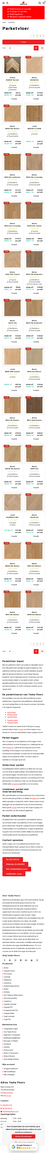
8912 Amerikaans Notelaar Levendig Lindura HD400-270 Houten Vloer (34, 420)
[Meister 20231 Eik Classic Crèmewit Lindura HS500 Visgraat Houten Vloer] (12, 259)
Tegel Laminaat (9, 1016)
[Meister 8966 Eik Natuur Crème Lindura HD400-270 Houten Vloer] (12, 113)
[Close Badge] (37, 1143)
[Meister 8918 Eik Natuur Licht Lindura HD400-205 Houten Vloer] (34, 599)
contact (21, 729)
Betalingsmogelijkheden (12, 1038)
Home (4, 22)
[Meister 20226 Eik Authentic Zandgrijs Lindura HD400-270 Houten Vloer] (34, 502)
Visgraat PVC (8, 1007)
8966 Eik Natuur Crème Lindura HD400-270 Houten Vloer (12, 129)
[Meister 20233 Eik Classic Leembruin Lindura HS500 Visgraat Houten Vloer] (34, 211)
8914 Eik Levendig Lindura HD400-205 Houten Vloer (12, 226)
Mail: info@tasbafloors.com (16, 869)
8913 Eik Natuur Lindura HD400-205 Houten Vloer (12, 615)
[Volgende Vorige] (43, 36)
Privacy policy (8, 1050)
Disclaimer (7, 1044)
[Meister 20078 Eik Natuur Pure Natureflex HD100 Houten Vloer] (12, 454)
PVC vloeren (8, 974)
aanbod (34, 798)
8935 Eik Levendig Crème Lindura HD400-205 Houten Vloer (34, 177)
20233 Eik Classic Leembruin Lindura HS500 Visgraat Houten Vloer (34, 226)
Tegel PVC (7, 1019)
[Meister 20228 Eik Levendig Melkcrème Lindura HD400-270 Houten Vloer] (34, 65)
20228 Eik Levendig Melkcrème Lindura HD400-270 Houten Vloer (34, 80)
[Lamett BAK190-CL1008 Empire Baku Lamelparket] (34, 113)
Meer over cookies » (26, 1142)
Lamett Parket (12, 717)
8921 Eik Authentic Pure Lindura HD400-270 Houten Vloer (34, 323)
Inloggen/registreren (11, 1069)
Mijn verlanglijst (9, 1075)
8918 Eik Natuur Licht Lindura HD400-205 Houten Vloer (34, 615)
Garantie (7, 1047)
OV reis (8, 1096)
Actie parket (11, 712)
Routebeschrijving (7, 1093)
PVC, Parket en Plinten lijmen (13, 995)
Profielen (7, 992)
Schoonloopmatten (10, 998)
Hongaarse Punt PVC (11, 1010)
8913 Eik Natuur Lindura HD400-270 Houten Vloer (12, 420)
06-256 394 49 (7, 1108)
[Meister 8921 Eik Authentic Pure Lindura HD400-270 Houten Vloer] (34, 308)
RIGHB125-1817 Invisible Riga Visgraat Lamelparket (12, 517)
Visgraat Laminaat (10, 1004)
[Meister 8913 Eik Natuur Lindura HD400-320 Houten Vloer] (34, 551)
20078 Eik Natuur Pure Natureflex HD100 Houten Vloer (12, 469)
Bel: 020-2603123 (12, 859)
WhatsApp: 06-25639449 (15, 864)
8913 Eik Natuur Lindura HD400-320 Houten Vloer (34, 566)
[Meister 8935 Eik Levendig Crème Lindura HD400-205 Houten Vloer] (34, 162)
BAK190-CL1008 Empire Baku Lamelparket (34, 129)
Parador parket (12, 720)
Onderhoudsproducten (11, 986)
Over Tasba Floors (10, 1032)
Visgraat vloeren (9, 971)
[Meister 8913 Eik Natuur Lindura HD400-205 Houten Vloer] (12, 599)
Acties (6, 968)
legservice (9, 748)
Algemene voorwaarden (12, 1035)
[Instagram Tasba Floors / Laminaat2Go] (15, 960)
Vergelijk (14, 99)
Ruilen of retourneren (11, 1053)
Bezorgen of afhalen (11, 1041)
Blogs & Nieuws (9, 1056)
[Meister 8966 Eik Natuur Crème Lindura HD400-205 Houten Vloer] (12, 551)
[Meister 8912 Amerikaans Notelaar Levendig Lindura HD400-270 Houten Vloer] (34, 405)
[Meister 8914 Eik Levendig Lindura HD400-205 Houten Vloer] (12, 211)
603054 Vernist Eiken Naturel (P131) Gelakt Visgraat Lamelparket (12, 80)
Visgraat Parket (9, 1013)
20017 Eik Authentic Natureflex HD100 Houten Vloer (34, 469)
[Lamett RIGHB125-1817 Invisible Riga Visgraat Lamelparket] (12, 502)
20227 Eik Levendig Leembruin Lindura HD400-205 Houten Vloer (12, 323)
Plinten (6, 989)
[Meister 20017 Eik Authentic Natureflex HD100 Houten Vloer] (34, 454)
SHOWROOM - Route (14, 874)
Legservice (7, 1001)
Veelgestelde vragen (11, 1029)
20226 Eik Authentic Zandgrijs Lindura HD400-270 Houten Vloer (34, 517)
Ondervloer (7, 983)
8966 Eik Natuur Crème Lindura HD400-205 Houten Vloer (12, 566)
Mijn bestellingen (10, 1072)
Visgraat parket (12, 722)
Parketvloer (11, 22)
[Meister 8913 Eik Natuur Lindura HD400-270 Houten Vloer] (12, 405)
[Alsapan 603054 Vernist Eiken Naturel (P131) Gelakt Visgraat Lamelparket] (12, 65)
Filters (24, 42)
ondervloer (15, 784)
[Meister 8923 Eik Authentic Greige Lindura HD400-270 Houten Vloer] (34, 259)
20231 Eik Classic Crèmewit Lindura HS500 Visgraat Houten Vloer (12, 274)
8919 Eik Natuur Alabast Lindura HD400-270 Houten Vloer (34, 372)
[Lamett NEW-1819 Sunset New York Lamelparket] (12, 356)
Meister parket (12, 714)
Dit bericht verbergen (23, 1136)
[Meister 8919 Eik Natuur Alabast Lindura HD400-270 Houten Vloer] (34, 356)
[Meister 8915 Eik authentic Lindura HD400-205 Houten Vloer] (12, 162)
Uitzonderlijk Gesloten (11, 1059)
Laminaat (7, 977)
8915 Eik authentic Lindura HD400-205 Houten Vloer (12, 177)
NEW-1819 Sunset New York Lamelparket (12, 372)
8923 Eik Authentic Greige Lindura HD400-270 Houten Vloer (34, 274)
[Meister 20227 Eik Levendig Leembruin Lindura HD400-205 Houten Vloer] (12, 308)
